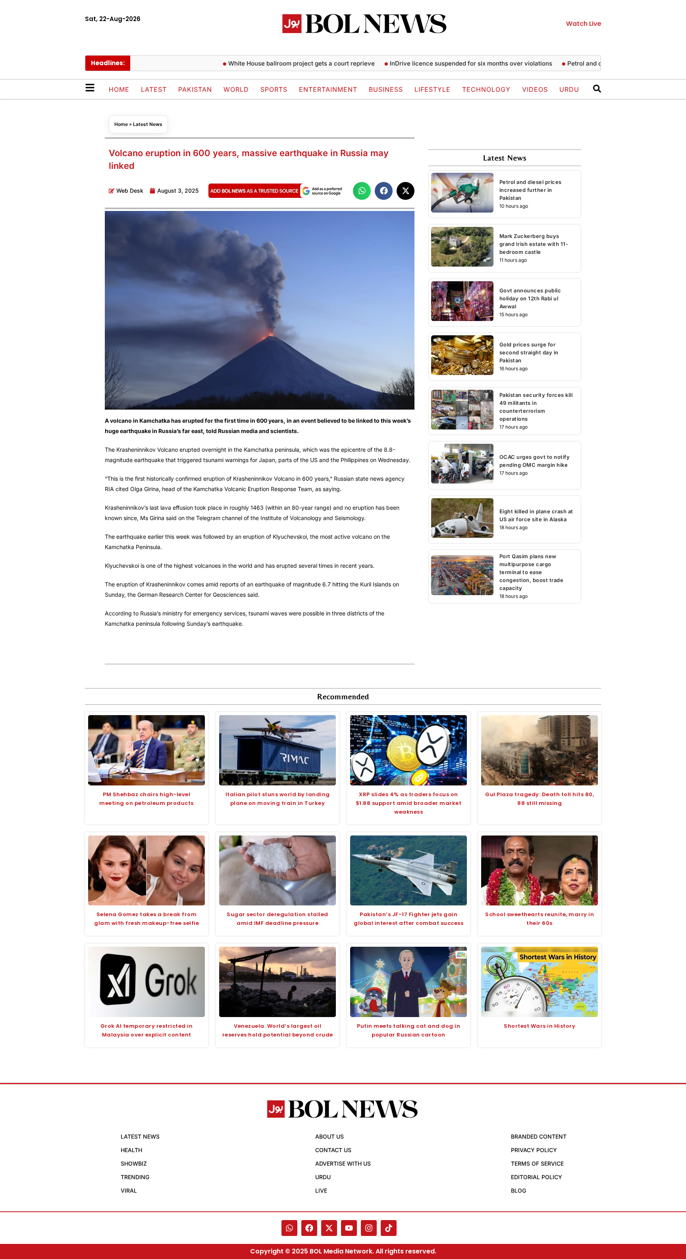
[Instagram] (369, 1228)
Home (119, 89)
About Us (329, 1136)
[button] (362, 191)
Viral (129, 1190)
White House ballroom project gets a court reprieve (277, 63)
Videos (535, 89)
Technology (486, 89)
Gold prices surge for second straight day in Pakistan (529, 352)
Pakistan (195, 89)
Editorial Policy (536, 1177)
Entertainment (328, 89)
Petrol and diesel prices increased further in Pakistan (530, 190)
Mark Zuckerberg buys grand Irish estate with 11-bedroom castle (533, 244)
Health (131, 1150)
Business (386, 89)
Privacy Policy (534, 1150)
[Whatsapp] (289, 1228)
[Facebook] (309, 1228)
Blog (518, 1190)
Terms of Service (537, 1163)
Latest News (147, 124)
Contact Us (333, 1150)
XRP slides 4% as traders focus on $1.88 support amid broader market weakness (409, 803)
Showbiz (134, 1163)
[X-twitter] (329, 1228)
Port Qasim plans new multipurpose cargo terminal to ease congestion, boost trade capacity (531, 572)
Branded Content (539, 1136)
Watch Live (583, 23)
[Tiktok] (389, 1228)
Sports (273, 89)
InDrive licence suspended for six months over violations (447, 63)
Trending (135, 1177)
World (236, 89)
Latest (154, 89)
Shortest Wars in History (539, 1026)
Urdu (569, 89)
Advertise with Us (343, 1163)
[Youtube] (349, 1228)
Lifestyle (432, 89)
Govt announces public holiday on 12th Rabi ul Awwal (530, 298)
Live (321, 1190)
